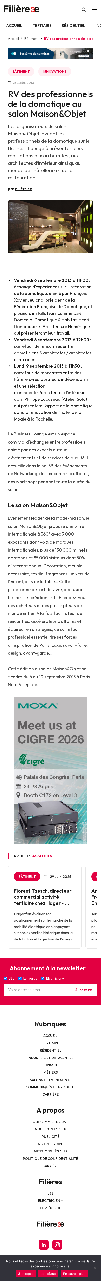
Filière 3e (23, 188)
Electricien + (50, 1201)
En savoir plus (74, 1274)
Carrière (50, 1094)
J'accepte (25, 1274)
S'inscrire (83, 989)
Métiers (50, 1072)
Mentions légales (50, 1151)
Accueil (14, 25)
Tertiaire (42, 25)
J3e (50, 1193)
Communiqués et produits (51, 1087)
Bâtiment (31, 38)
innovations (55, 71)
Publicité (50, 1136)
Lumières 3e (50, 1208)
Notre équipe (50, 1144)
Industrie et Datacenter (51, 1058)
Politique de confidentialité (50, 1158)
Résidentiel (73, 25)
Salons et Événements (50, 1080)
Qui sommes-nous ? (51, 1122)
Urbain (50, 1065)
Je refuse (48, 1274)
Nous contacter (50, 1129)
